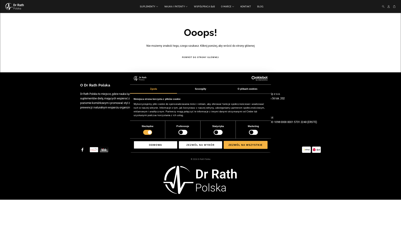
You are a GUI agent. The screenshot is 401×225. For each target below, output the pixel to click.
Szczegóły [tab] (200, 89)
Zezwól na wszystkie (246, 144)
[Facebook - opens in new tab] (82, 150)
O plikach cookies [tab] (247, 89)
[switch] (182, 132)
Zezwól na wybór (200, 144)
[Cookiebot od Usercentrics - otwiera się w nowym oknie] (254, 78)
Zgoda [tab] (153, 89)
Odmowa (155, 144)
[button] (382, 6)
